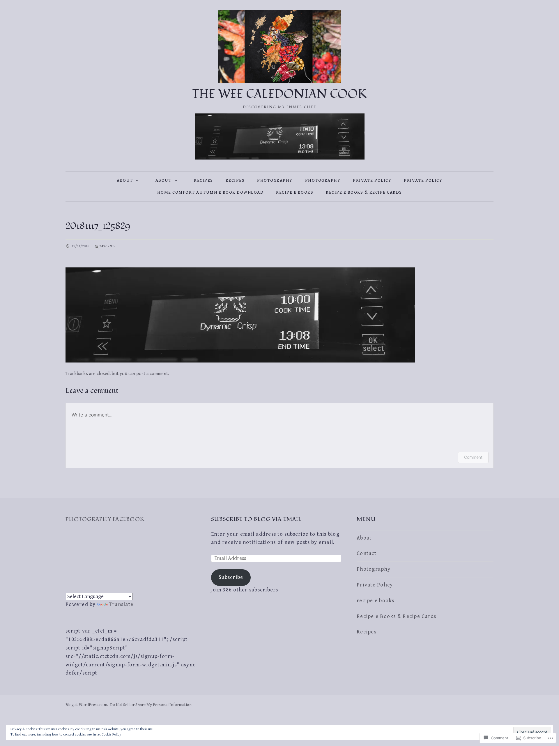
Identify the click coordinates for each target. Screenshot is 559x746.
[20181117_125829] (240, 314)
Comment (473, 457)
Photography (275, 180)
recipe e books (294, 192)
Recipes (203, 180)
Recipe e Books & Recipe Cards (364, 192)
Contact (366, 553)
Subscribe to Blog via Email (256, 519)
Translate (121, 604)
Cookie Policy (111, 734)
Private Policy (372, 180)
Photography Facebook (105, 519)
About (125, 180)
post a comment (152, 373)
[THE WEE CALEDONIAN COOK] (279, 46)
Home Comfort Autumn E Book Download (210, 192)
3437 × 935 (107, 246)
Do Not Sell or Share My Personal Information (151, 705)
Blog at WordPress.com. (87, 705)
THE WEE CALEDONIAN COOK (279, 94)
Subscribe (231, 577)
